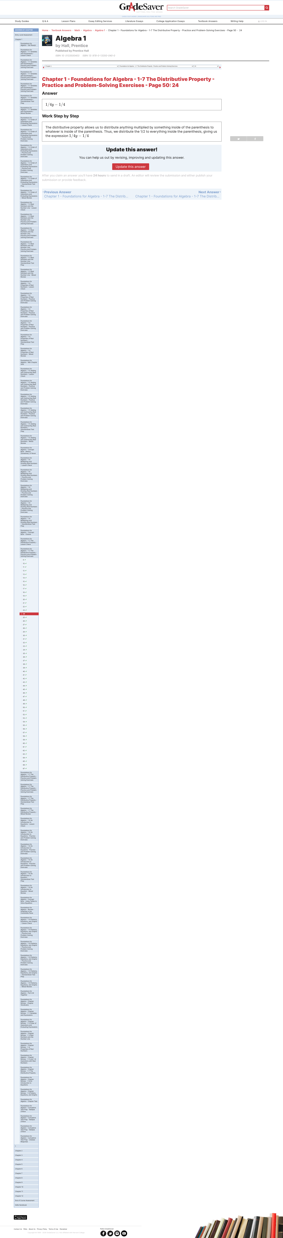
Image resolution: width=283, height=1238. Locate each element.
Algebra (87, 30)
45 (24, 689)
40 (24, 671)
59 (24, 740)
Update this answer (131, 167)
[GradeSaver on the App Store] (20, 1217)
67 (24, 768)
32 (24, 642)
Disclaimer (63, 1229)
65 (24, 761)
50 (24, 707)
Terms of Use (53, 1229)
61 (24, 747)
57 (24, 732)
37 (24, 660)
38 (24, 664)
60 (24, 743)
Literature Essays (134, 21)
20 (24, 599)
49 (24, 704)
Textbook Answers (207, 21)
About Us (32, 1229)
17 (24, 589)
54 (24, 722)
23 (24, 610)
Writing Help (237, 21)
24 (24, 614)
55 (24, 725)
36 (24, 657)
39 (24, 668)
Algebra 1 (100, 30)
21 (24, 603)
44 (24, 686)
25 (24, 617)
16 (24, 585)
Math (77, 30)
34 (24, 650)
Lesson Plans (68, 21)
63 (24, 754)
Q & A (45, 21)
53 (24, 718)
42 (24, 678)
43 (24, 682)
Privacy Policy (42, 1229)
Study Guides (22, 21)
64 (24, 758)
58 (24, 736)
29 (24, 632)
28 (24, 628)
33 (24, 646)
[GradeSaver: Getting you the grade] (141, 7)
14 (24, 578)
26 (24, 621)
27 (24, 625)
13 (24, 574)
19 (24, 596)
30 (24, 635)
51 (24, 711)
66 (24, 765)
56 (24, 729)
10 (24, 563)
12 (24, 571)
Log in (263, 21)
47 (24, 696)
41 (24, 675)
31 (24, 639)
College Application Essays (170, 21)
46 (24, 693)
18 (24, 592)
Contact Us (18, 1229)
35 (24, 653)
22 (24, 607)
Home (45, 30)
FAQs (25, 1229)
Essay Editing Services (100, 21)
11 (24, 567)
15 (24, 581)
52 (24, 714)
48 (24, 700)
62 (24, 750)
